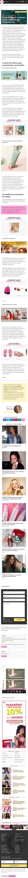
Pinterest (17, 849)
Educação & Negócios (19, 5)
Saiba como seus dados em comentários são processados (13, 629)
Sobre (2, 837)
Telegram (17, 852)
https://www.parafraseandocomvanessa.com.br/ (13, 644)
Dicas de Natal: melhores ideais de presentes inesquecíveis (13, 20)
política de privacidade (8, 621)
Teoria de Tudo (4, 850)
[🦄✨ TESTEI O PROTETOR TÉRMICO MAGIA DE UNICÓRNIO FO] (25, 827)
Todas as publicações (6, 852)
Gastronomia (5, 755)
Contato (3, 839)
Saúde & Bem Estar (19, 759)
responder (4, 646)
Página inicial (4, 835)
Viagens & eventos (19, 840)
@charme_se (7, 822)
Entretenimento (9, 15)
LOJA (2, 840)
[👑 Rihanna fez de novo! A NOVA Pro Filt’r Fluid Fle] (21, 827)
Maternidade (17, 757)
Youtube (17, 850)
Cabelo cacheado (19, 836)
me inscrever (14, 865)
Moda (15, 15)
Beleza (2, 5)
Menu (7, 1)
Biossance (6, 85)
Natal (11, 41)
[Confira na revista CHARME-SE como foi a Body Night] (16, 827)
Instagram (17, 848)
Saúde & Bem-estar (19, 839)
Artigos (2, 836)
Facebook (17, 846)
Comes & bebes (4, 849)
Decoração (12, 5)
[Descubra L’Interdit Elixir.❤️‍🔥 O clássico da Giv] (11, 827)
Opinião (4, 761)
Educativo (3, 846)
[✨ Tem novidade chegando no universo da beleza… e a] (2, 827)
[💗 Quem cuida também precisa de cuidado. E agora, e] (7, 827)
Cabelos (6, 5)
